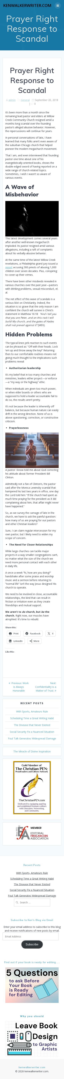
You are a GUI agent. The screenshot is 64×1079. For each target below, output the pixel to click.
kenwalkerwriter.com (27, 5)
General (25, 100)
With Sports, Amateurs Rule (32, 711)
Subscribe (32, 944)
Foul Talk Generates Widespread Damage (32, 738)
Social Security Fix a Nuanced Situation (32, 731)
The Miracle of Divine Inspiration (32, 751)
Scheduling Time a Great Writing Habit (32, 718)
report (8, 267)
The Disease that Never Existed (32, 725)
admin (12, 100)
